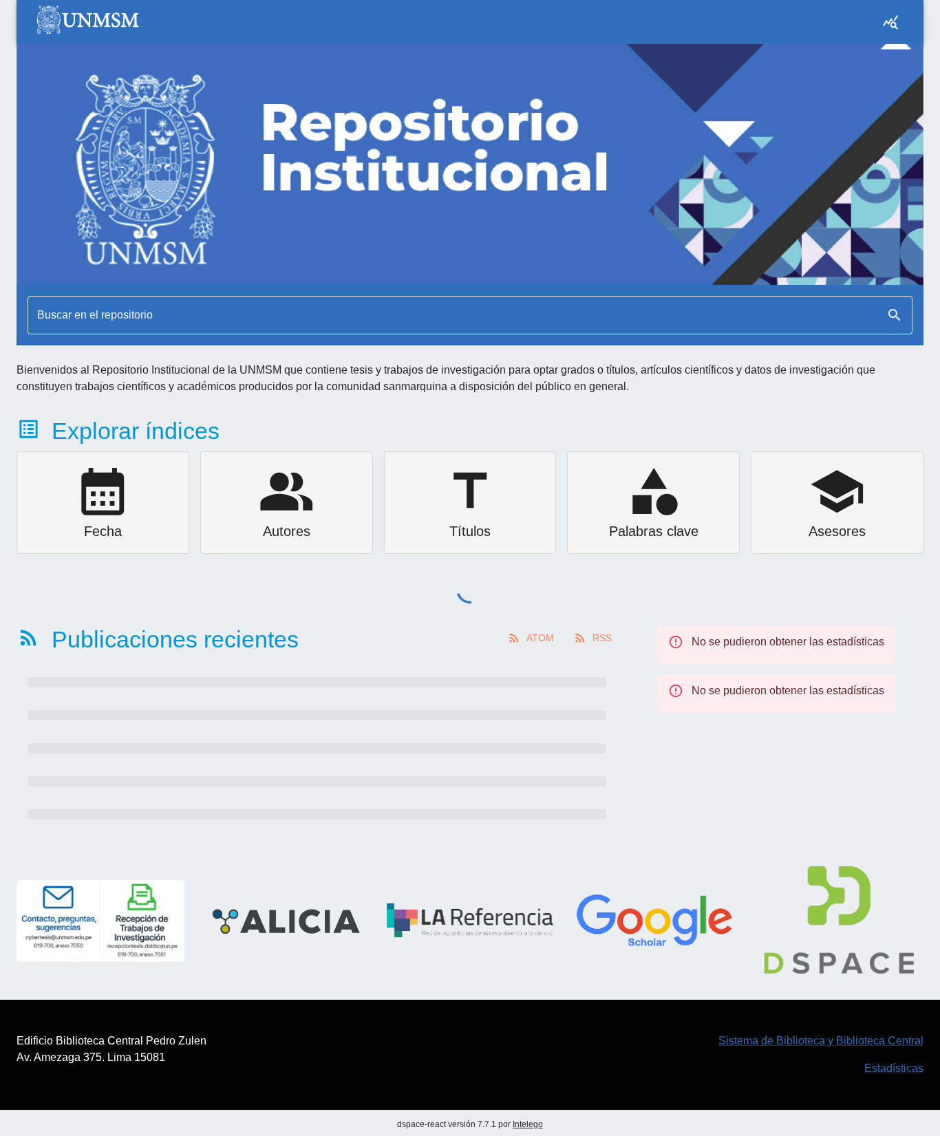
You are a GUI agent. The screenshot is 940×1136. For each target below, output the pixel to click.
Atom (540, 637)
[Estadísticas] (890, 22)
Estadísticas (893, 1068)
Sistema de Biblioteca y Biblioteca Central (820, 1041)
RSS (602, 637)
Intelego (528, 1124)
